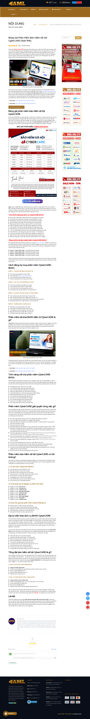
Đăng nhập (53, 649)
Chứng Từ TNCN (44, 9)
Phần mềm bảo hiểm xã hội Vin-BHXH (24, 100)
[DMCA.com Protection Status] (12, 703)
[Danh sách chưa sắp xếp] (24, 658)
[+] (33, 657)
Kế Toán (13, 14)
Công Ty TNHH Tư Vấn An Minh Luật (65, 713)
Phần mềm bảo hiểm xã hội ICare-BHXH (25, 103)
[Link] (29, 658)
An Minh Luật (20, 618)
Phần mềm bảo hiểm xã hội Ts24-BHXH (25, 368)
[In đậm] (14, 658)
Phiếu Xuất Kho (57, 9)
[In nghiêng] (16, 658)
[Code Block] (27, 658)
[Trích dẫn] (25, 658)
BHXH (34, 9)
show (22, 107)
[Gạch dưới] (18, 658)
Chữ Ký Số (12, 9)
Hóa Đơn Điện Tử (23, 9)
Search (78, 37)
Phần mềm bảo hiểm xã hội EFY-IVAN (24, 371)
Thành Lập (68, 9)
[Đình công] (20, 658)
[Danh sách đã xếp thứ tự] (22, 658)
